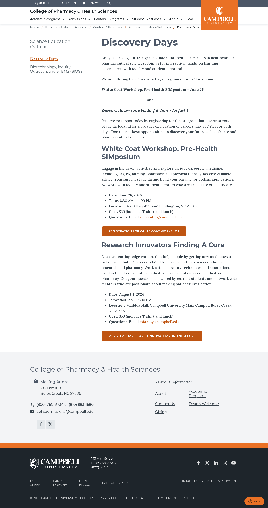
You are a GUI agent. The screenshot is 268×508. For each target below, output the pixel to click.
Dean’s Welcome (204, 404)
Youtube (233, 463)
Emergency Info (180, 498)
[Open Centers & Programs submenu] (127, 19)
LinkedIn (216, 463)
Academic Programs (45, 19)
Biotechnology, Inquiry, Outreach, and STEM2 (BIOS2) (57, 69)
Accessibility (152, 498)
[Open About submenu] (181, 19)
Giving (161, 412)
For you (92, 3)
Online (125, 483)
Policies (87, 498)
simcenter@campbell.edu (161, 217)
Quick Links (42, 3)
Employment (227, 481)
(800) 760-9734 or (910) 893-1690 (65, 404)
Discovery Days (44, 59)
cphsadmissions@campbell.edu (65, 411)
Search (109, 3)
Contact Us (165, 404)
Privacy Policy (109, 498)
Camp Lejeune (60, 482)
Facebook (41, 424)
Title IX (131, 498)
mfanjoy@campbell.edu (159, 321)
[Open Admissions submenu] (89, 19)
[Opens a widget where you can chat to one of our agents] (254, 501)
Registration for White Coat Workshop (144, 231)
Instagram (224, 463)
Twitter (50, 424)
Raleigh (109, 483)
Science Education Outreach (50, 44)
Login (68, 3)
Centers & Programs (109, 19)
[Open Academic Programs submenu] (63, 19)
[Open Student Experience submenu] (164, 19)
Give (190, 19)
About (173, 19)
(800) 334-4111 (101, 467)
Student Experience (146, 19)
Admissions (77, 19)
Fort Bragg (84, 482)
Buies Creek (35, 482)
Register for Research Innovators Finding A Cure (152, 336)
